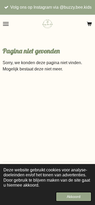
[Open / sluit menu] (6, 24)
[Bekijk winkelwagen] (89, 24)
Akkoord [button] (73, 196)
